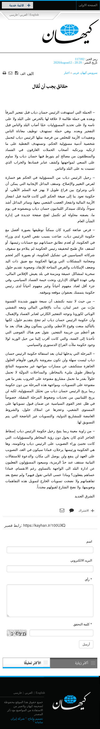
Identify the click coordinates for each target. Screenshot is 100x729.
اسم (89, 541)
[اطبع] (5, 73)
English (34, 14)
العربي (23, 14)
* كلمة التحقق (82, 624)
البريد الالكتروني (81, 560)
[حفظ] (17, 73)
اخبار (67, 72)
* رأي (88, 579)
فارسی (13, 14)
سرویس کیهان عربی (85, 72)
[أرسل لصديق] (11, 73)
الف (22, 74)
